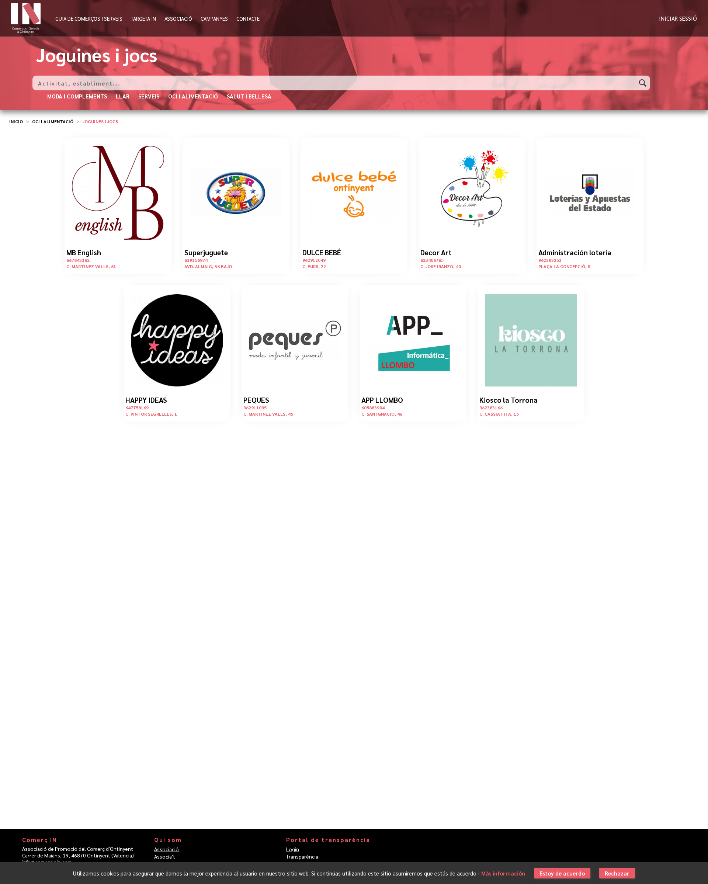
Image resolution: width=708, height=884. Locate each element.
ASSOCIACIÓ (178, 18)
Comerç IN (39, 839)
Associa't (164, 856)
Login (292, 849)
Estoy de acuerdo (562, 873)
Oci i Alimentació (52, 121)
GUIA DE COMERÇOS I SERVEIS (88, 18)
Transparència (302, 856)
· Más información (501, 873)
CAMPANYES (214, 18)
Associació (166, 849)
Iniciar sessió (678, 18)
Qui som (168, 839)
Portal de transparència (328, 839)
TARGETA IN (143, 18)
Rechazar (617, 873)
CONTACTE (248, 18)
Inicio (16, 121)
